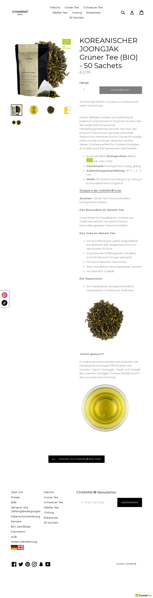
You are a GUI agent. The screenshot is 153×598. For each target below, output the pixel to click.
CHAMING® (130, 564)
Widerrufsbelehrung (24, 541)
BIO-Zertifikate (21, 526)
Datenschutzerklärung (25, 516)
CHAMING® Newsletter (96, 492)
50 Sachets (76, 17)
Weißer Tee (59, 12)
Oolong (77, 12)
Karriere (16, 521)
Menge (84, 82)
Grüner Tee (72, 7)
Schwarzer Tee (93, 7)
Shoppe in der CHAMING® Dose (100, 190)
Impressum (18, 531)
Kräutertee (93, 12)
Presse (15, 497)
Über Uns (17, 492)
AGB (14, 536)
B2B (13, 502)
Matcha (55, 7)
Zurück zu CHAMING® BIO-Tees (79, 459)
